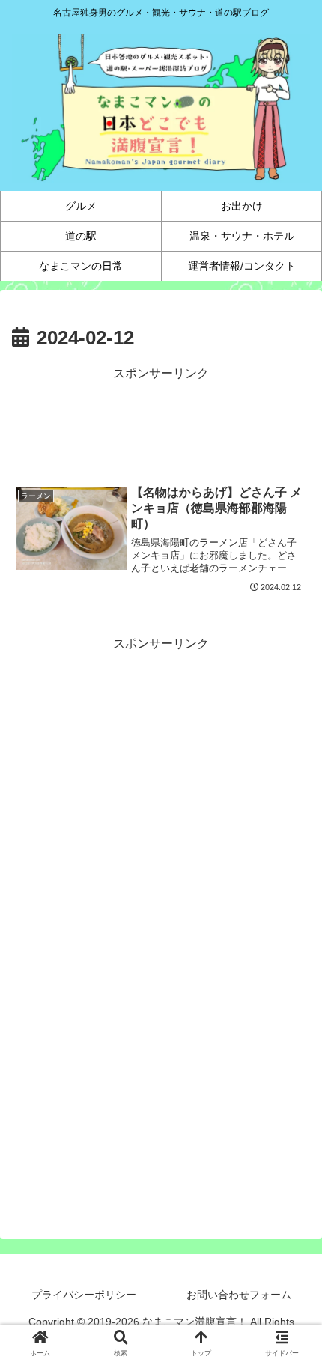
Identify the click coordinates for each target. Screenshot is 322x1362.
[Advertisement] (161, 422)
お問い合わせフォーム (238, 1295)
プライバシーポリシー (83, 1295)
